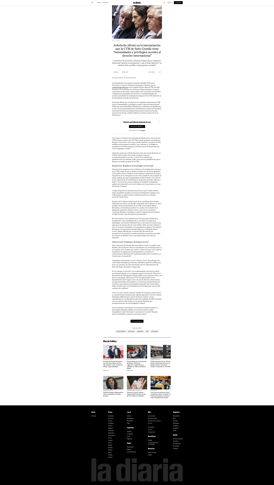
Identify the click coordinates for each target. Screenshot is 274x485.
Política (99, 2)
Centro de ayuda (178, 439)
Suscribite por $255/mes (137, 126)
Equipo (150, 455)
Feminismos (111, 435)
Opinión (110, 447)
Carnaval (110, 418)
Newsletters (176, 416)
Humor (150, 429)
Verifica (110, 457)
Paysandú (130, 421)
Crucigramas (151, 432)
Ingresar (169, 2)
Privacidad (176, 446)
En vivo (150, 423)
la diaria (129, 431)
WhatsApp (176, 423)
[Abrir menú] (92, 2)
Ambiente (111, 416)
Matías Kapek (130, 370)
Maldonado (130, 418)
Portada (93, 416)
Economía (111, 430)
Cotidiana (111, 423)
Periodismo (130, 447)
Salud (109, 452)
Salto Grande (154, 331)
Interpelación (140, 331)
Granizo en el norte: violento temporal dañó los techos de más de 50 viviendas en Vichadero (136, 394)
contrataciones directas (120, 87)
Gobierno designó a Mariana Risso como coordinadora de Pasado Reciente (113, 394)
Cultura (110, 425)
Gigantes (129, 439)
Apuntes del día (152, 418)
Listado (150, 440)
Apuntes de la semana (154, 421)
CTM (147, 331)
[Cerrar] (159, 122)
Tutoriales (175, 441)
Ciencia (110, 421)
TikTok (175, 430)
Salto (128, 423)
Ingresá (143, 130)
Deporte (110, 428)
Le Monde (130, 434)
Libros (110, 442)
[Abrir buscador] (164, 2)
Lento (128, 436)
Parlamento (105, 2)
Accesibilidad (177, 443)
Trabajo (110, 455)
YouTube (175, 421)
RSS (174, 418)
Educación (111, 433)
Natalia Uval (106, 370)
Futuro (110, 438)
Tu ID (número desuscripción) (153, 443)
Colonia (129, 416)
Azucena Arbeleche (121, 331)
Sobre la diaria (152, 452)
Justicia (110, 440)
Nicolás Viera (131, 331)
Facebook (176, 428)
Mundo (110, 445)
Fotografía (151, 427)
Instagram (176, 425)
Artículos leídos (131, 452)
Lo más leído (151, 416)
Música (129, 449)
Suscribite (178, 2)
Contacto (175, 448)
